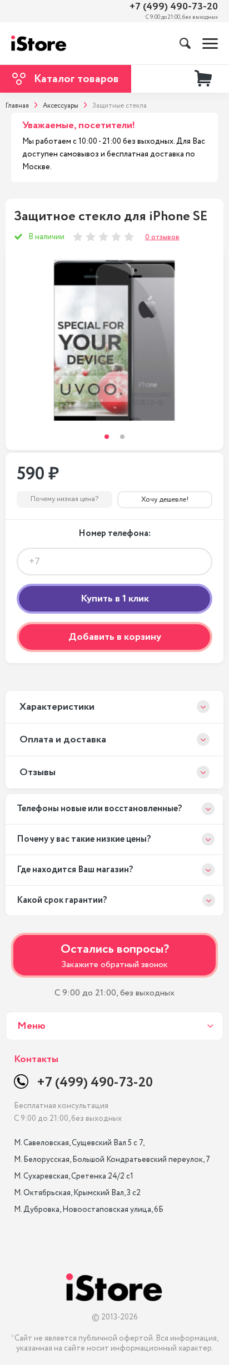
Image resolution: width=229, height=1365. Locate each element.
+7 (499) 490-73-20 (174, 7)
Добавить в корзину (114, 637)
